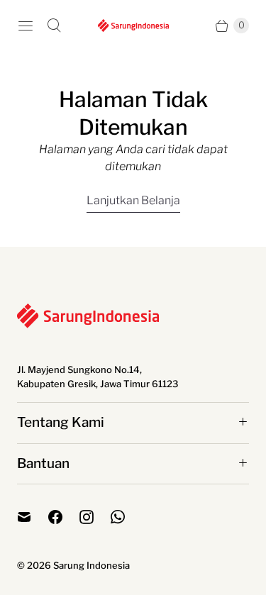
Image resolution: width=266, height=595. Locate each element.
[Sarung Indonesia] (133, 25)
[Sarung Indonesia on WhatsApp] (126, 517)
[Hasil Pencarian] (54, 26)
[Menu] (25, 26)
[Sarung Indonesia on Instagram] (95, 517)
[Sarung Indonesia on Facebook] (63, 517)
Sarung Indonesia (91, 565)
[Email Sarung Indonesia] (32, 517)
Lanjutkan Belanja (133, 200)
